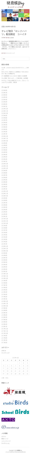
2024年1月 (4, 161)
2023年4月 (4, 182)
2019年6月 (4, 287)
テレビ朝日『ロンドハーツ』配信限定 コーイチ (14, 32)
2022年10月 (5, 196)
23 (23, 371)
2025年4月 (4, 127)
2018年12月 (5, 301)
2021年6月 (4, 232)
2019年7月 (4, 285)
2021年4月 (4, 237)
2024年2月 (4, 159)
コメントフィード (6, 441)
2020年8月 (4, 255)
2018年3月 (4, 322)
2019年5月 (4, 289)
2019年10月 (5, 278)
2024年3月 (4, 157)
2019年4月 (4, 292)
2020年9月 (4, 253)
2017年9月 (4, 335)
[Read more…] (12, 48)
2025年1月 (4, 134)
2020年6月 (4, 260)
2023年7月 (4, 175)
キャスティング (11, 53)
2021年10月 (5, 223)
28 (15, 373)
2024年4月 (4, 154)
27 (11, 373)
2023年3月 (4, 184)
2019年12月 (5, 273)
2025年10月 (5, 113)
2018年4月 (4, 319)
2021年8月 (4, 228)
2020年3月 (4, 267)
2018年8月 (4, 310)
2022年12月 (5, 191)
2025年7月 (4, 120)
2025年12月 (5, 108)
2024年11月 (5, 138)
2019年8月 (4, 283)
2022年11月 (5, 193)
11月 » (6, 378)
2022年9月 (4, 198)
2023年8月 (4, 173)
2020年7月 (4, 257)
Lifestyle (7, 452)
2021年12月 (5, 218)
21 (15, 371)
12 (7, 368)
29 (19, 373)
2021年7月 (4, 230)
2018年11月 (5, 303)
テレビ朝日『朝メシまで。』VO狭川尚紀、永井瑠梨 (15, 78)
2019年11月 (5, 276)
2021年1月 (4, 244)
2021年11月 (5, 221)
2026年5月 (4, 97)
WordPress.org (5, 443)
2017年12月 (5, 328)
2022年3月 (4, 212)
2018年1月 (4, 326)
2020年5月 (4, 262)
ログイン (4, 436)
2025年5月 (4, 124)
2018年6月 (4, 315)
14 (15, 368)
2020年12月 (5, 246)
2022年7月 (4, 202)
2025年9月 (4, 115)
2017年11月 (5, 331)
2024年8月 (4, 145)
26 (7, 373)
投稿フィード (5, 438)
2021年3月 (4, 239)
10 (27, 365)
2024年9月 (4, 143)
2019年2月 (4, 296)
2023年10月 (5, 168)
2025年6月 (4, 122)
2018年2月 (4, 324)
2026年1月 (4, 106)
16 (23, 368)
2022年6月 (4, 205)
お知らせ (4, 350)
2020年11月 (5, 248)
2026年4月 (4, 99)
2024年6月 (4, 150)
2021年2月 (4, 241)
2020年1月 (4, 271)
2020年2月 (4, 269)
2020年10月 (5, 251)
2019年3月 (4, 294)
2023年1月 (4, 189)
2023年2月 (4, 186)
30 (23, 373)
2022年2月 (4, 214)
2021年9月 (4, 225)
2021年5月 (4, 234)
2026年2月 (4, 104)
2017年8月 (4, 338)
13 (11, 368)
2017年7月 (4, 340)
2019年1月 (4, 299)
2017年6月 (4, 342)
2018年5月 (4, 317)
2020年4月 (4, 264)
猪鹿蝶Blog (15, 3)
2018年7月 (4, 312)
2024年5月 (4, 152)
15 (19, 368)
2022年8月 (4, 200)
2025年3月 (4, 129)
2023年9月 (4, 170)
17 (27, 368)
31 (27, 373)
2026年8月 (4, 90)
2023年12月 (5, 163)
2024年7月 (4, 147)
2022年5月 (4, 207)
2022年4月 (4, 209)
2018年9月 (4, 308)
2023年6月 (4, 177)
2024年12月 (5, 136)
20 (11, 371)
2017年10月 (5, 333)
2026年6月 (4, 95)
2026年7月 (4, 92)
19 (7, 371)
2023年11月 (5, 166)
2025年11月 (5, 111)
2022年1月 (4, 216)
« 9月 (3, 378)
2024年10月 (5, 141)
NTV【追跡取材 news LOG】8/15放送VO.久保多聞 (14, 76)
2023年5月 (4, 179)
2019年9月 (4, 280)
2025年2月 (4, 131)
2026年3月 (4, 101)
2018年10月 (5, 306)
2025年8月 (4, 118)
